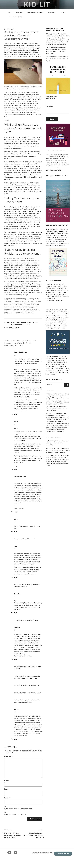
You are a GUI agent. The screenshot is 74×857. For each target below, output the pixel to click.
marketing (55, 328)
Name (7, 780)
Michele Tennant (20, 476)
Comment (8, 756)
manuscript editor (23, 307)
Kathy (16, 709)
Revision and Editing (21, 324)
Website (7, 798)
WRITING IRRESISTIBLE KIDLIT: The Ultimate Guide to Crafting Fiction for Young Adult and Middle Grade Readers (57, 231)
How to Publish (13, 322)
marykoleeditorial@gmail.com (54, 300)
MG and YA (61, 326)
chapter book (53, 326)
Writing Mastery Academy (53, 463)
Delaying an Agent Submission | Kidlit (30, 692)
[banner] (37, 10)
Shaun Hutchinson (20, 352)
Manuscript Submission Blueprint (55, 358)
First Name (50, 106)
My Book (63, 12)
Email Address (51, 98)
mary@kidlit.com (51, 410)
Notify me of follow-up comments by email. (18, 809)
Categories (51, 12)
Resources (19, 12)
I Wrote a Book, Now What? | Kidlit (30, 685)
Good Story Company (15, 17)
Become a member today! (53, 170)
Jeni (15, 546)
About (10, 12)
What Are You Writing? (35, 12)
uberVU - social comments (27, 539)
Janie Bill (17, 627)
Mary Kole (11, 29)
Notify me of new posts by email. (15, 814)
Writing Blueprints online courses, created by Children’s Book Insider (56, 322)
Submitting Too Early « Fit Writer (29, 620)
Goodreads (49, 241)
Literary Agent (26, 322)
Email (6, 789)
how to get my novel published (15, 112)
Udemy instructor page (61, 455)
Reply (15, 414)
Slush (18, 327)
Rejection (11, 327)
